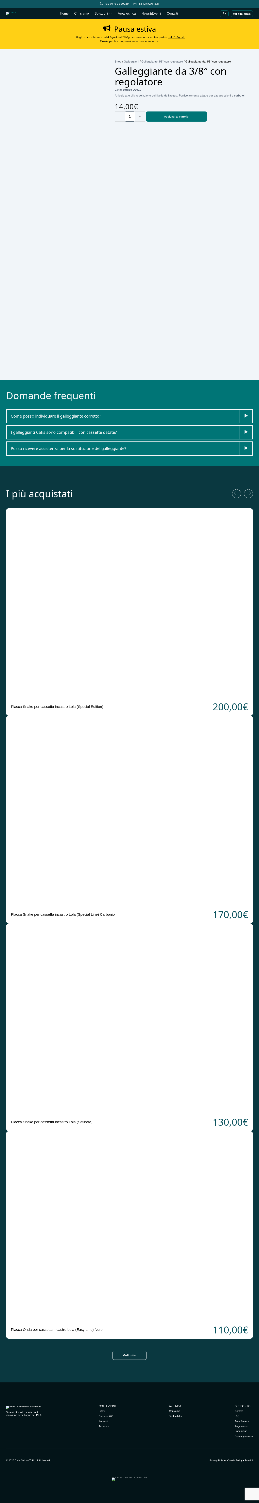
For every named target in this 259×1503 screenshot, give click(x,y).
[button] (129, 416)
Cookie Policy (234, 1460)
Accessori (104, 1426)
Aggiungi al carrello (176, 116)
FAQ (237, 1416)
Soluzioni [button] (101, 13)
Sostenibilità (176, 1416)
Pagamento (241, 1426)
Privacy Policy (217, 1460)
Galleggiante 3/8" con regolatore (162, 61)
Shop (118, 61)
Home (64, 13)
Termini (249, 1460)
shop (242, 13)
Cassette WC (106, 1416)
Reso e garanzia (244, 1436)
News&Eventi (151, 13)
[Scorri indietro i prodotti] (236, 493)
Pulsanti (103, 1421)
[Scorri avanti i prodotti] (248, 493)
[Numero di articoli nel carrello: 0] (224, 13)
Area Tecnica (242, 1421)
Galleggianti (131, 61)
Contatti (172, 13)
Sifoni (102, 1411)
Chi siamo (81, 13)
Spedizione (241, 1431)
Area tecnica (127, 13)
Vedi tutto (129, 1355)
